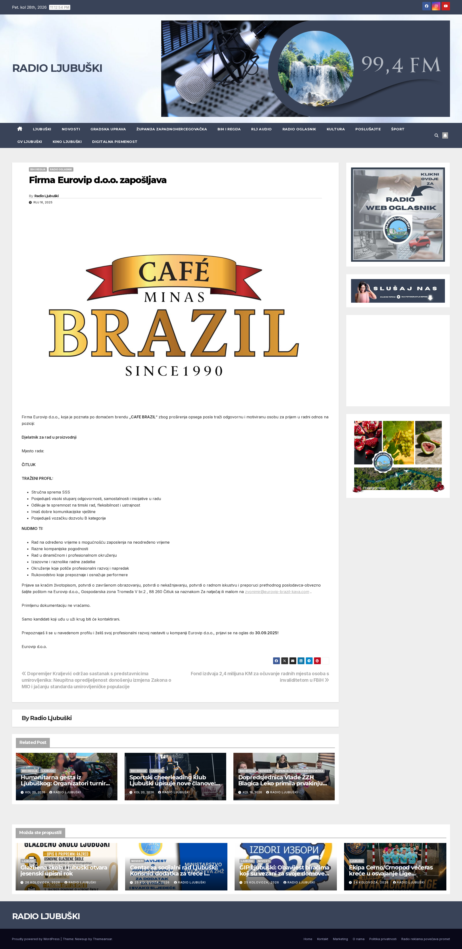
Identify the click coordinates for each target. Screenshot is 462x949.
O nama (359, 939)
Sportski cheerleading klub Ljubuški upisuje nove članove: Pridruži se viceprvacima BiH (172, 783)
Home (308, 939)
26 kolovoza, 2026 (43, 882)
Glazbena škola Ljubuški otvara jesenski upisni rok (63, 870)
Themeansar (102, 939)
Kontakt (322, 939)
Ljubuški (42, 129)
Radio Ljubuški (46, 196)
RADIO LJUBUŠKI (57, 67)
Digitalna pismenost (115, 142)
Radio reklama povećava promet (425, 939)
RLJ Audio (261, 129)
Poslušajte (368, 129)
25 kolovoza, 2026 (153, 882)
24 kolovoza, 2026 (371, 882)
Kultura (336, 129)
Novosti (71, 129)
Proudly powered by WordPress (36, 939)
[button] (436, 135)
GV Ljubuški (29, 142)
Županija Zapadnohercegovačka (171, 129)
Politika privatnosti (383, 939)
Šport (398, 129)
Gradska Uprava (108, 129)
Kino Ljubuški (67, 142)
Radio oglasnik (299, 129)
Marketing (340, 939)
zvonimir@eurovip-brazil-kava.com (277, 591)
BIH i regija (229, 129)
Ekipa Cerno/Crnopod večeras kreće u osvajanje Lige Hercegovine (391, 873)
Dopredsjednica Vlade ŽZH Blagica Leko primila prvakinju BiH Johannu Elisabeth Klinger (281, 783)
